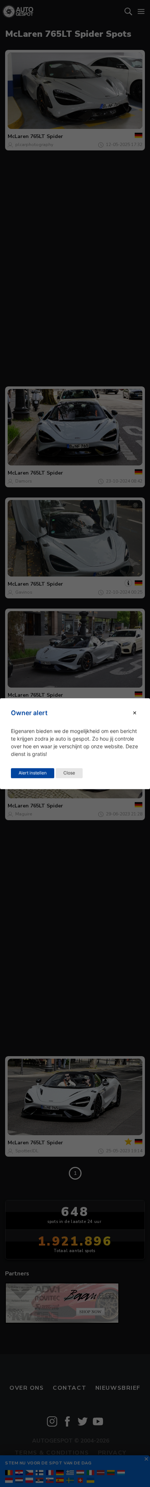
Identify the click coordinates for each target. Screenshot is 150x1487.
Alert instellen (33, 772)
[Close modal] (134, 712)
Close (69, 772)
